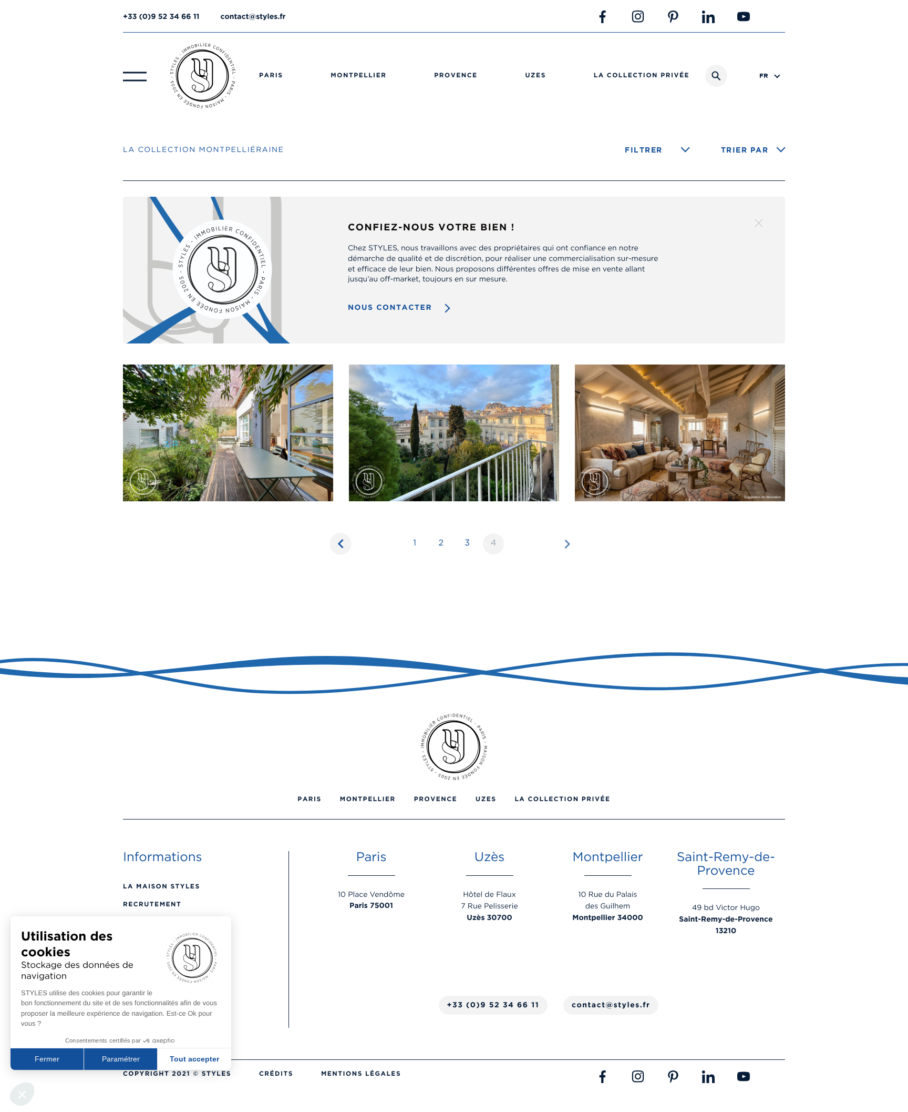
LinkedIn (708, 17)
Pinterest (673, 17)
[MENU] (135, 76)
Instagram (638, 17)
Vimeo (778, 17)
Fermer (47, 1059)
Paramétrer (121, 1059)
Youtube (743, 17)
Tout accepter (194, 1059)
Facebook (602, 17)
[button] (22, 1094)
